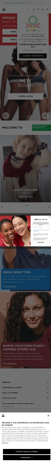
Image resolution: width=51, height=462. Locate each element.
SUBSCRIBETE (40, 242)
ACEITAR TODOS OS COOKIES (27, 451)
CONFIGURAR (26, 457)
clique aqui (5, 442)
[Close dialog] (50, 217)
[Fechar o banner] (48, 415)
